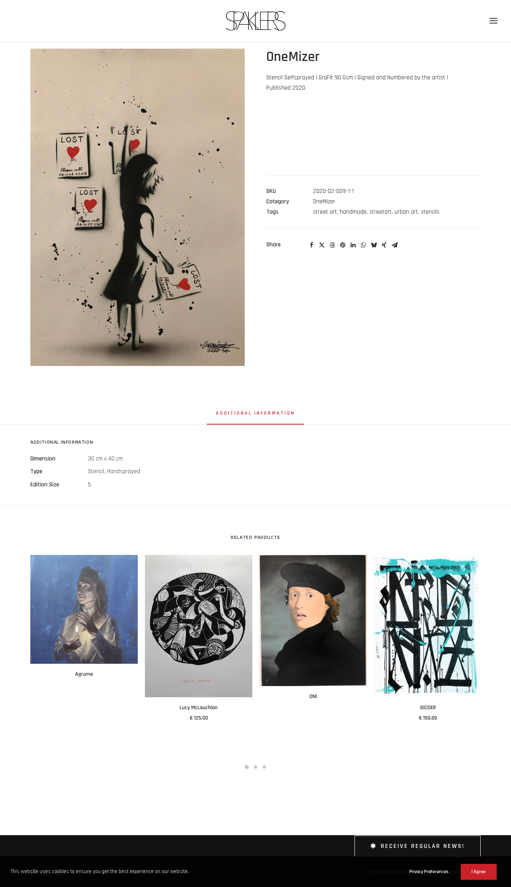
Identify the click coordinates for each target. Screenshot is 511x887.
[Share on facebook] (311, 245)
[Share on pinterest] (342, 245)
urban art (406, 212)
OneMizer (324, 201)
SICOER (428, 707)
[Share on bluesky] (373, 245)
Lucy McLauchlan (199, 707)
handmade (353, 212)
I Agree (478, 872)
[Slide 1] (246, 767)
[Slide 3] (264, 767)
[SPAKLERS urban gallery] (256, 21)
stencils (430, 212)
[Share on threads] (332, 245)
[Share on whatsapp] (363, 245)
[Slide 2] (255, 767)
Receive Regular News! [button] (423, 846)
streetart (380, 212)
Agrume (84, 674)
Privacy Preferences (428, 872)
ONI (313, 696)
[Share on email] (394, 245)
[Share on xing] (384, 245)
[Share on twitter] (322, 245)
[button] (137, 207)
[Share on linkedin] (353, 245)
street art (325, 212)
